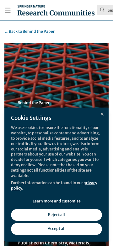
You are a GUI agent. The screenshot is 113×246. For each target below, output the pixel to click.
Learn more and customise (57, 201)
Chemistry (56, 243)
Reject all (56, 214)
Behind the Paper (29, 31)
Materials (79, 243)
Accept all (57, 228)
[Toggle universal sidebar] (7, 10)
